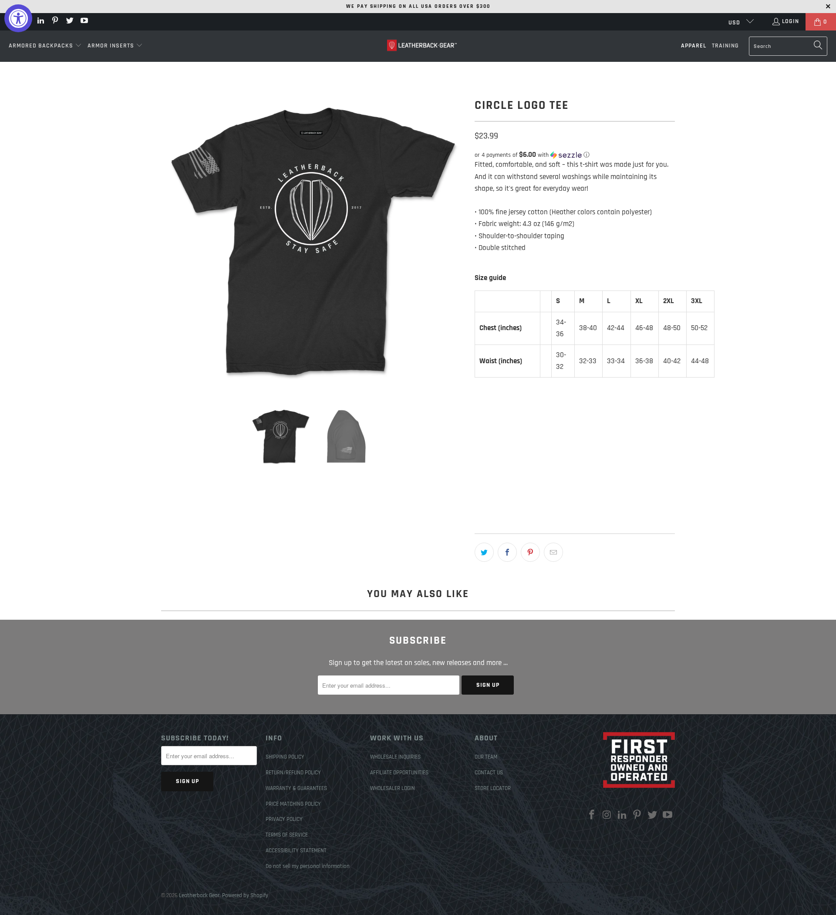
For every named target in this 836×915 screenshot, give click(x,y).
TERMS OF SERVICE (287, 834)
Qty (478, 479)
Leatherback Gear (199, 895)
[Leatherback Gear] (422, 46)
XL (546, 451)
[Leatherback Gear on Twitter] (69, 22)
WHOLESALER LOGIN (392, 788)
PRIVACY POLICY (284, 819)
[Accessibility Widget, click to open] (18, 18)
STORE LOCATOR (493, 788)
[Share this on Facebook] (507, 552)
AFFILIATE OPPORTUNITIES (399, 772)
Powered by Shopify (245, 895)
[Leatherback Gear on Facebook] (592, 815)
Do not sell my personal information (308, 866)
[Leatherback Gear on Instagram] (607, 815)
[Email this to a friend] (553, 552)
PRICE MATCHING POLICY (293, 803)
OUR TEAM (486, 756)
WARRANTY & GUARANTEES (296, 788)
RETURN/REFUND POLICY (293, 772)
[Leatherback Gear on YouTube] (84, 22)
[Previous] (168, 240)
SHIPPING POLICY (285, 756)
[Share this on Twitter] (484, 552)
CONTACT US (489, 772)
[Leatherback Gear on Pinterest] (55, 22)
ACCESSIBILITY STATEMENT (296, 850)
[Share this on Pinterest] (530, 552)
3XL (588, 451)
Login (790, 21)
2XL (567, 451)
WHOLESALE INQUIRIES (395, 756)
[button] (45, 46)
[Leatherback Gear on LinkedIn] (40, 22)
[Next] (459, 240)
